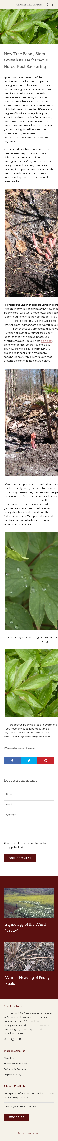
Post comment (20, 858)
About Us (9, 1058)
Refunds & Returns (15, 1069)
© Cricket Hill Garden (29, 1133)
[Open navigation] (4, 4)
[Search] (48, 4)
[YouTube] (20, 1039)
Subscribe (16, 1117)
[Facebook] (5, 1039)
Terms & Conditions (15, 1063)
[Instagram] (12, 1039)
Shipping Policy (12, 1074)
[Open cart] (53, 4)
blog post (46, 341)
